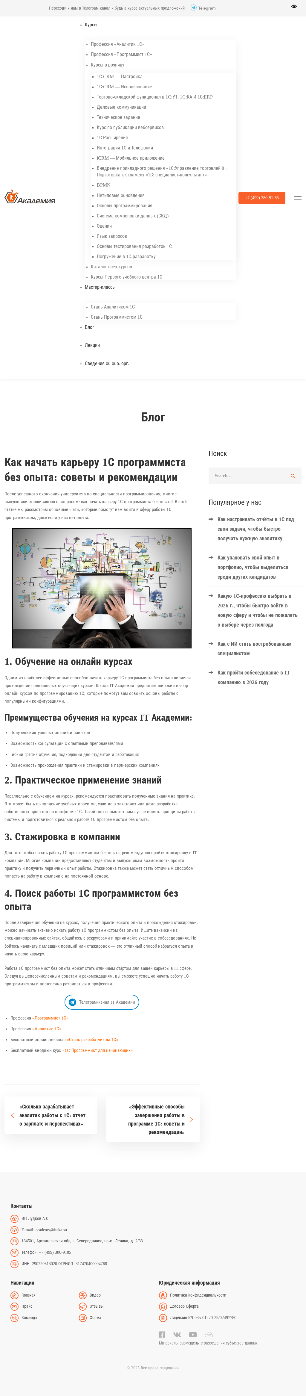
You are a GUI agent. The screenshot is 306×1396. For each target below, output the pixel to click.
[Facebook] (162, 1335)
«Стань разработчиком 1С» (93, 1039)
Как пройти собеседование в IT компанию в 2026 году (254, 677)
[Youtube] (193, 1335)
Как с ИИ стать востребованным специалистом (255, 649)
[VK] (177, 1335)
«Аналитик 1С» (47, 1028)
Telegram (207, 8)
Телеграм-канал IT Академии (107, 1002)
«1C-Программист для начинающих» (97, 1050)
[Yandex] (209, 1335)
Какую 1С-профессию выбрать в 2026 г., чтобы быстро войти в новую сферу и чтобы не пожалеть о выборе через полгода (258, 610)
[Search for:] (255, 475)
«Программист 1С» (50, 1018)
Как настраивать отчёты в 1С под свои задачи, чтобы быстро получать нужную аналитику (256, 529)
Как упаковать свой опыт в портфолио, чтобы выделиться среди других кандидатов (253, 567)
